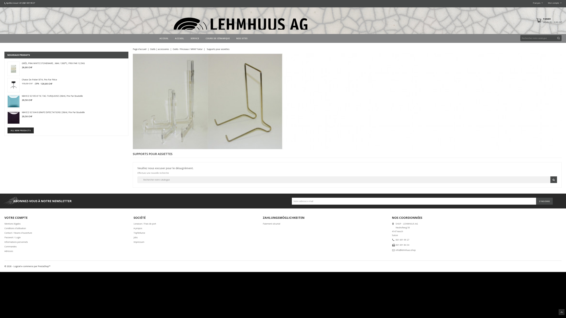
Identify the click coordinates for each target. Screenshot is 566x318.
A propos (138, 228)
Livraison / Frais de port (145, 223)
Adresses (8, 251)
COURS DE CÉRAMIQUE (218, 38)
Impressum (139, 242)
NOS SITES (242, 38)
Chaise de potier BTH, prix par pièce (39, 79)
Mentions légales (12, 223)
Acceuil (164, 38)
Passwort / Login (12, 237)
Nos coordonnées (407, 218)
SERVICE (195, 38)
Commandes (10, 246)
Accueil (179, 38)
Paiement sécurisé (271, 223)
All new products (21, 130)
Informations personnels (16, 242)
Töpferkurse (139, 232)
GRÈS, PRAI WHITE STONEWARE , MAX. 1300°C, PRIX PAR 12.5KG (53, 63)
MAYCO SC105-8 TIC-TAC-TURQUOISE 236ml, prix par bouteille (52, 96)
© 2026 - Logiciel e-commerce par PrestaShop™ (27, 266)
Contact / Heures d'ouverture (18, 232)
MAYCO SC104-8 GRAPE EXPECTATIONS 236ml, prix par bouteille (53, 112)
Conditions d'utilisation (15, 228)
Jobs (136, 237)
